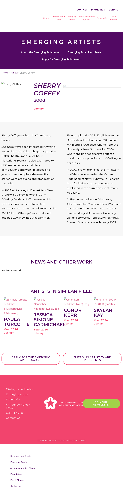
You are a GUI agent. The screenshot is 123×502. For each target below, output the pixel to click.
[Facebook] (53, 434)
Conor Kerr (72, 312)
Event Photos (14, 412)
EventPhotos (113, 18)
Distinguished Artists (20, 389)
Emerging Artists (17, 394)
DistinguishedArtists (58, 18)
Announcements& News (87, 18)
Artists (14, 72)
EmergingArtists (71, 18)
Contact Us (13, 417)
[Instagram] (65, 434)
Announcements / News (18, 406)
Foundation (102, 18)
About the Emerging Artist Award (41, 52)
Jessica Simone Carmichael (50, 319)
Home (46, 18)
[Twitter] (59, 434)
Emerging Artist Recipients (84, 52)
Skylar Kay (103, 312)
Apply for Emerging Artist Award (62, 59)
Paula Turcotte (17, 322)
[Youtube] (71, 434)
